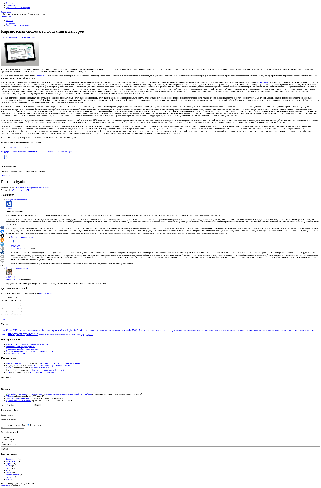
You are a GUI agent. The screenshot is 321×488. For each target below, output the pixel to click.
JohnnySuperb (6, 12)
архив (106, 330)
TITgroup (10, 396)
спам (66, 334)
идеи (15, 151)
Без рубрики (6, 151)
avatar (10, 330)
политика (22, 151)
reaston (9, 466)
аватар (96, 330)
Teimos (9, 468)
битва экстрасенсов (114, 330)
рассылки (41, 334)
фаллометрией (262, 82)
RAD (76, 330)
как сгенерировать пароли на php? (199, 330)
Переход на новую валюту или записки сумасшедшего (29, 351)
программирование (23, 334)
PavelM (9, 479)
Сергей (9, 463)
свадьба (47, 334)
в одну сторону (10, 425)
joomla (57, 330)
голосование (53, 151)
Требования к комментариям (18, 8)
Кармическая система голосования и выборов (60, 363)
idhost (38, 330)
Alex (8, 372)
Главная (9, 3)
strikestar (9, 477)
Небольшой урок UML (21, 190)
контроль (243, 330)
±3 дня (23, 425)
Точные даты (35, 425)
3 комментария (28, 37)
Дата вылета (6, 427)
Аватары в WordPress (40, 368)
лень (248, 330)
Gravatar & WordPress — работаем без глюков (50, 365)
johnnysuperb (46, 330)
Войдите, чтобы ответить (17, 200)
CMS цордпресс (20, 330)
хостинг (72, 334)
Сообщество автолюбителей (18, 398)
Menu (3, 16)
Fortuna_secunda (13, 475)
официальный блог (280, 330)
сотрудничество (60, 334)
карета (212, 330)
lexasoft (64, 330)
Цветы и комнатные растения (18, 401)
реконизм (41, 76)
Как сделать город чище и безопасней (31, 188)
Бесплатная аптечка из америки (43, 372)
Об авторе (10, 5)
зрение (180, 330)
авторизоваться (45, 293)
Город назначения (8, 420)
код (216, 330)
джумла (173, 330)
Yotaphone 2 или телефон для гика (20, 347)
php (71, 330)
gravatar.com (32, 330)
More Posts (5, 175)
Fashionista (5, 486)
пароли (289, 330)
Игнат (8, 368)
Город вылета (7, 415)
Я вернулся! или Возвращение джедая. (22, 349)
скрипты (52, 334)
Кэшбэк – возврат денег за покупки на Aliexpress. (27, 344)
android (4, 330)
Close (8, 16)
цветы (78, 334)
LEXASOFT (11, 461)
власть (125, 330)
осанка (272, 330)
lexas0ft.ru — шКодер (82, 394)
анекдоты (101, 330)
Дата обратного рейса (10, 432)
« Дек (3, 319)
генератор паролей (146, 330)
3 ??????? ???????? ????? (16, 147)
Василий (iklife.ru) (13, 279)
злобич (9, 472)
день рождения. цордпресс (160, 330)
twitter (82, 330)
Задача (92, 330)
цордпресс (87, 334)
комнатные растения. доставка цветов (228, 330)
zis (7, 470)
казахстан (186, 330)
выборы (44, 151)
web (87, 330)
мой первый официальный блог (260, 330)
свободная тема (33, 151)
